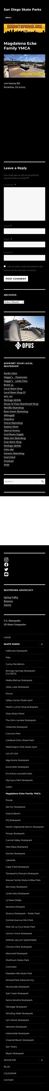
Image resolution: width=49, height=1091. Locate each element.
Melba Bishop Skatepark (19, 680)
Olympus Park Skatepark (19, 780)
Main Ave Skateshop (15, 438)
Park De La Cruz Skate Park (20, 927)
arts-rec (8, 396)
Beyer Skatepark (15, 1053)
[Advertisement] (24, 520)
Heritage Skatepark (16, 1006)
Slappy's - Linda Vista (15, 381)
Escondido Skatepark (17, 767)
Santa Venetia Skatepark (19, 1000)
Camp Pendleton (15, 664)
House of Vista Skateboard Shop (21, 403)
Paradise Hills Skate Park (19, 973)
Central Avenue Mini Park (19, 920)
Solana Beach (13, 813)
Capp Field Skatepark (17, 867)
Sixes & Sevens (12, 430)
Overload (8, 461)
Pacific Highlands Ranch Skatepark (25, 827)
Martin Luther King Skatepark (22, 707)
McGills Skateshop (14, 407)
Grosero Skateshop (14, 453)
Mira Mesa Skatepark (17, 847)
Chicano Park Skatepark (19, 947)
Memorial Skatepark (17, 953)
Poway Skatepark (15, 833)
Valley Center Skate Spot (19, 700)
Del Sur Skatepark (15, 807)
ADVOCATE (10, 1060)
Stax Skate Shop (13, 442)
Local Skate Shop (13, 388)
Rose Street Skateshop (16, 411)
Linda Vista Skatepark (17, 893)
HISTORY (9, 1080)
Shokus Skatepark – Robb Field (23, 913)
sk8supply (9, 415)
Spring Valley (11, 597)
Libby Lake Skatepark (17, 687)
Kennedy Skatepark (16, 887)
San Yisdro (11, 1046)
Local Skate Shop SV (15, 392)
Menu (8, 17)
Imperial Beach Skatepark (20, 1040)
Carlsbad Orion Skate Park (20, 740)
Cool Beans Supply (14, 434)
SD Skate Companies (15, 624)
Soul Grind (9, 457)
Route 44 (8, 384)
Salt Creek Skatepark (17, 993)
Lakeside (10, 860)
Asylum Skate (11, 426)
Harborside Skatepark (17, 1033)
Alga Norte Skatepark (17, 760)
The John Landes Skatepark (21, 720)
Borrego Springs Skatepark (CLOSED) (20, 672)
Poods (9, 800)
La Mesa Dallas (13, 900)
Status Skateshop (13, 422)
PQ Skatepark (13, 820)
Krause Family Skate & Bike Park (23, 880)
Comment (10, 185)
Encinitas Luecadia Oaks (19, 773)
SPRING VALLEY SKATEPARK (21, 940)
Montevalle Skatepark (18, 986)
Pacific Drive (10, 373)
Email (8, 239)
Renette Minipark (15, 907)
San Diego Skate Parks (22, 9)
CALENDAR (10, 1073)
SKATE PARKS (12, 644)
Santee (7, 605)
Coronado (11, 967)
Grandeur (9, 419)
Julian (9, 787)
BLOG (7, 1066)
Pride (6, 464)
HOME (7, 637)
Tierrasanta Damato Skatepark (22, 873)
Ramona (8, 601)
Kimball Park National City (20, 980)
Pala (8, 657)
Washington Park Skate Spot (21, 747)
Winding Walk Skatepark (19, 1013)
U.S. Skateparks (12, 620)
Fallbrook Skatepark (16, 651)
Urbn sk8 (9, 449)
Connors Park (13, 733)
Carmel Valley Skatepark (19, 840)
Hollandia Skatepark (17, 727)
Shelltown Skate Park (17, 960)
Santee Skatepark (15, 853)
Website (8, 252)
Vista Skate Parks (15, 713)
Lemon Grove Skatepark (19, 933)
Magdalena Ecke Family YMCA (23, 793)
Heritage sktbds (12, 400)
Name (8, 226)
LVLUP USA (12, 753)
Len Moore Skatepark (17, 1020)
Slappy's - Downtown (15, 377)
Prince (9, 693)
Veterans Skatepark (16, 1026)
